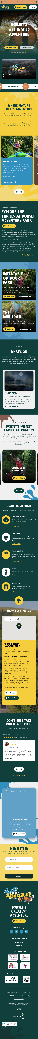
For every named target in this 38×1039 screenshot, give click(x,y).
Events (14, 591)
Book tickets (22, 7)
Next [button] (36, 2)
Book (18, 946)
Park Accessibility (19, 999)
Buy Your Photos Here (27, 1)
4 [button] (20, 53)
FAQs (13, 575)
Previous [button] (1, 2)
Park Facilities (16, 543)
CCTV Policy (12, 995)
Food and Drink (16, 561)
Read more (8, 758)
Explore (26, 47)
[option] (19, 2)
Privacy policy (14, 1026)
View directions (11, 693)
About (18, 942)
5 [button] (23, 53)
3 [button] (18, 53)
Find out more (8, 182)
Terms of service (5, 1026)
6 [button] (26, 53)
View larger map (10, 619)
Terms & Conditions (11, 992)
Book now (12, 47)
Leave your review (19, 775)
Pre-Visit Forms (18, 939)
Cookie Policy (26, 995)
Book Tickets (10, 226)
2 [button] (15, 53)
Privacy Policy (26, 992)
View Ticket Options (25, 255)
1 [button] (12, 53)
